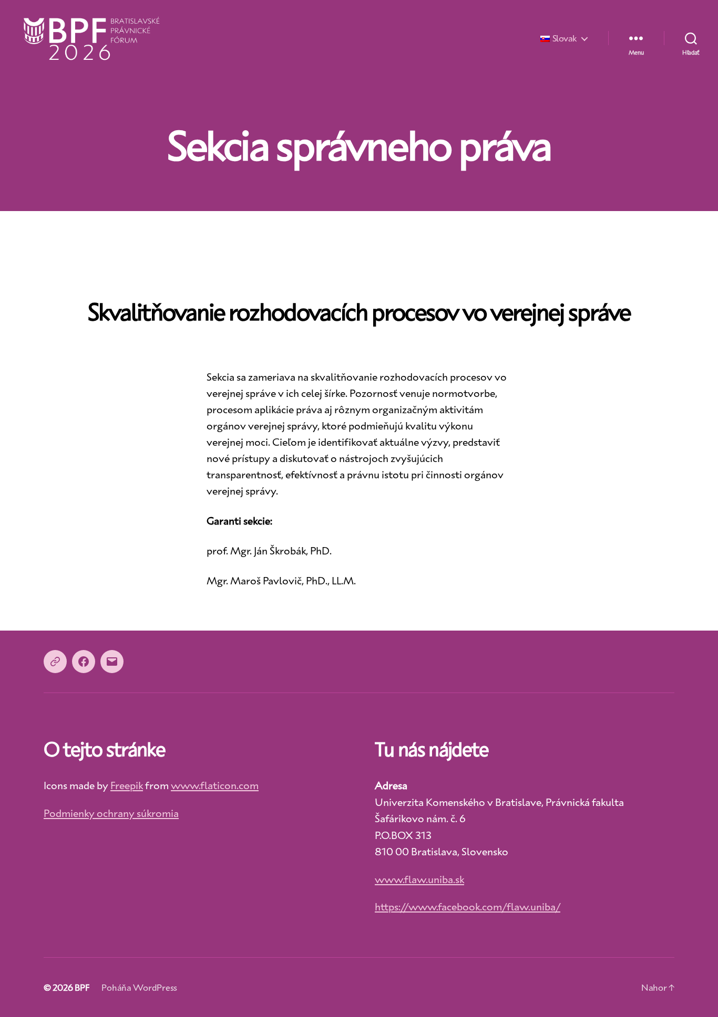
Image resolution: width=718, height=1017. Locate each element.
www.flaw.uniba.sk (419, 879)
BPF (82, 987)
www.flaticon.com (215, 785)
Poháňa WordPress (139, 987)
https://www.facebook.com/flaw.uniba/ (467, 906)
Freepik (126, 785)
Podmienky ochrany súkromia (111, 813)
